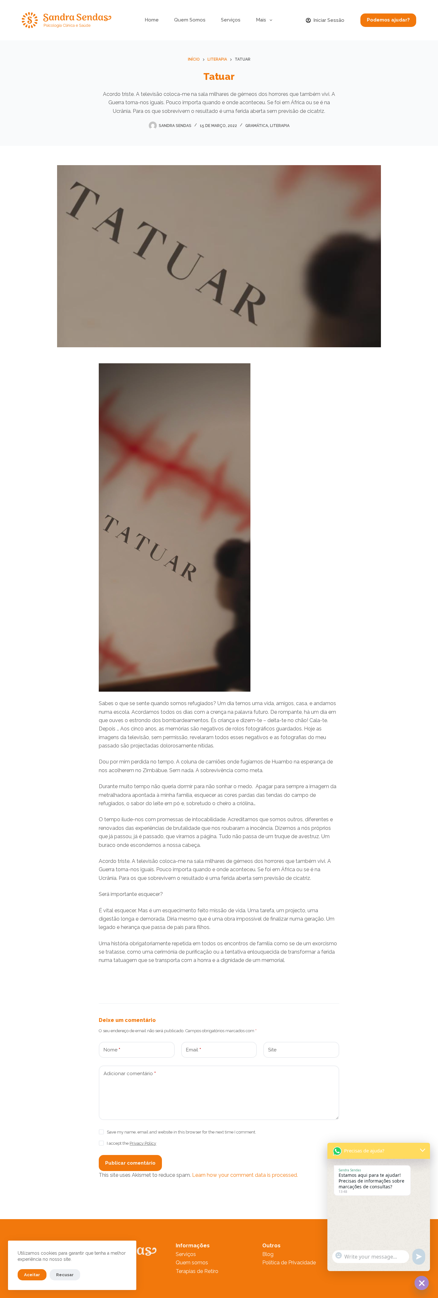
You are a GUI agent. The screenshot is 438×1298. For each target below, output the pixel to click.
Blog (268, 1254)
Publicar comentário (130, 1163)
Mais (261, 20)
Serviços (230, 20)
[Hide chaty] (422, 1283)
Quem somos (192, 1263)
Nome (112, 1050)
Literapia (280, 125)
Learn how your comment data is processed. (245, 1175)
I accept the (131, 1143)
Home (152, 20)
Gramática (256, 125)
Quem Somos (190, 20)
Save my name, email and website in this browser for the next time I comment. (181, 1132)
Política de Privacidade (289, 1263)
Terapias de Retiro (197, 1271)
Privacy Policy (143, 1143)
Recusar (65, 1274)
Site (272, 1050)
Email (193, 1050)
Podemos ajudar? (388, 20)
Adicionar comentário (130, 1073)
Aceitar (32, 1274)
